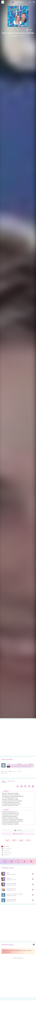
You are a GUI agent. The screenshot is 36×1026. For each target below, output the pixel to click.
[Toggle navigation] (34, 2)
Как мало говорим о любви (14, 894)
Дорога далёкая (11, 899)
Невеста (9, 878)
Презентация (11, 781)
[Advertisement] (18, 738)
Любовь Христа (11, 888)
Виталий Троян (6, 846)
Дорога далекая (11, 883)
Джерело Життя (18, 36)
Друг (8, 873)
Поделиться (18, 834)
